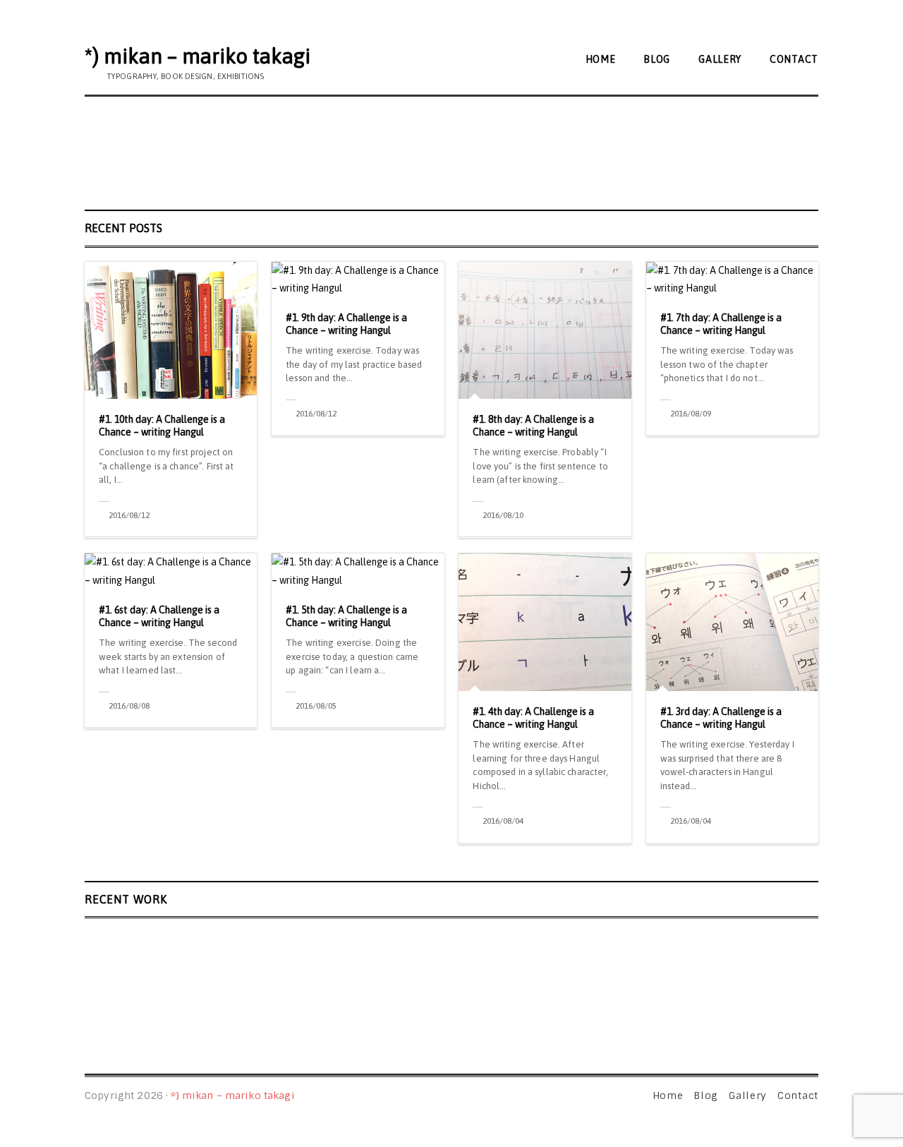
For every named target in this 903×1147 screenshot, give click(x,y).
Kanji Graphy (127, 942)
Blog (656, 59)
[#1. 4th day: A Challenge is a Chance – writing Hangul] (545, 621)
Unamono (353, 981)
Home (601, 59)
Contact (794, 59)
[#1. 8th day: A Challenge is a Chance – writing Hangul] (545, 330)
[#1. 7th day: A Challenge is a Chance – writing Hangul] (732, 279)
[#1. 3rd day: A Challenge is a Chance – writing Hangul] (732, 621)
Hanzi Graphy (364, 942)
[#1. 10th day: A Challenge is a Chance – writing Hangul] (171, 330)
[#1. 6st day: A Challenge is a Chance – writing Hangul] (171, 571)
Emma (107, 981)
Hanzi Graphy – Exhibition (635, 942)
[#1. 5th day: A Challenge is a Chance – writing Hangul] (358, 571)
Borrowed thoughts (620, 981)
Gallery (719, 59)
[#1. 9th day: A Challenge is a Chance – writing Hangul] (358, 279)
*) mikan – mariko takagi (197, 56)
